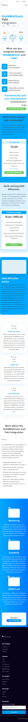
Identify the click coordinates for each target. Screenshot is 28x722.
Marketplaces (5, 669)
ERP (3, 659)
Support (4, 692)
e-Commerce (6, 666)
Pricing (4, 684)
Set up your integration (16, 109)
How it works (5, 679)
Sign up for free (14, 620)
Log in (17, 1)
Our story (4, 647)
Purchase (14, 245)
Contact (24, 1)
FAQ (3, 694)
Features (4, 681)
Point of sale (5, 671)
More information (14, 169)
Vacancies (5, 649)
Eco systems (5, 664)
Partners (4, 696)
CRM (3, 662)
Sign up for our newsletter (8, 704)
